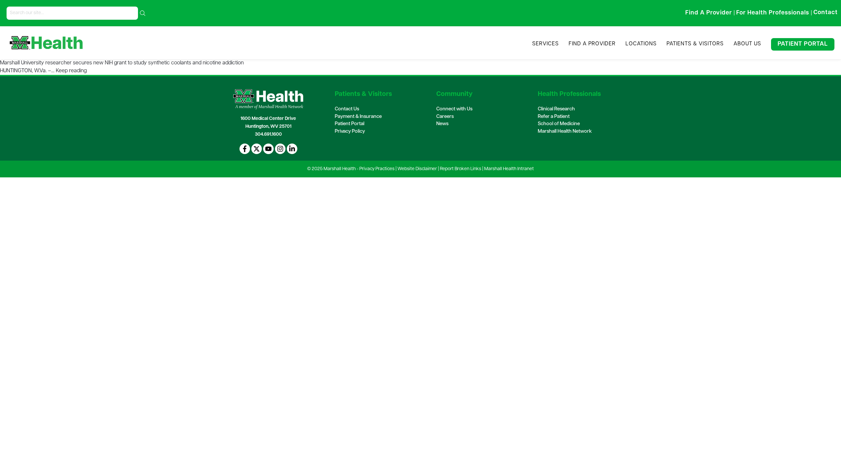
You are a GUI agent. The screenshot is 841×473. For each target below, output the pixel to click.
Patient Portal (803, 44)
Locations (641, 44)
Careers (445, 116)
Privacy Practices (377, 169)
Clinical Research (556, 109)
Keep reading (71, 71)
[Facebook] (244, 149)
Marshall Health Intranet (509, 169)
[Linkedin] (292, 149)
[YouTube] (268, 149)
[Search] (142, 13)
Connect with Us (454, 109)
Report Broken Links (460, 169)
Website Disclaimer (417, 169)
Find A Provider (592, 44)
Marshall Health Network (565, 131)
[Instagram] (280, 149)
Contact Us (347, 109)
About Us (747, 44)
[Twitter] (256, 149)
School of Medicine (559, 124)
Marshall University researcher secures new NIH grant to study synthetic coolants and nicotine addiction (122, 63)
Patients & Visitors (695, 44)
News (442, 124)
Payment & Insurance (358, 116)
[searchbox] (72, 13)
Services (545, 44)
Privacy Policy (350, 131)
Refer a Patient (554, 116)
